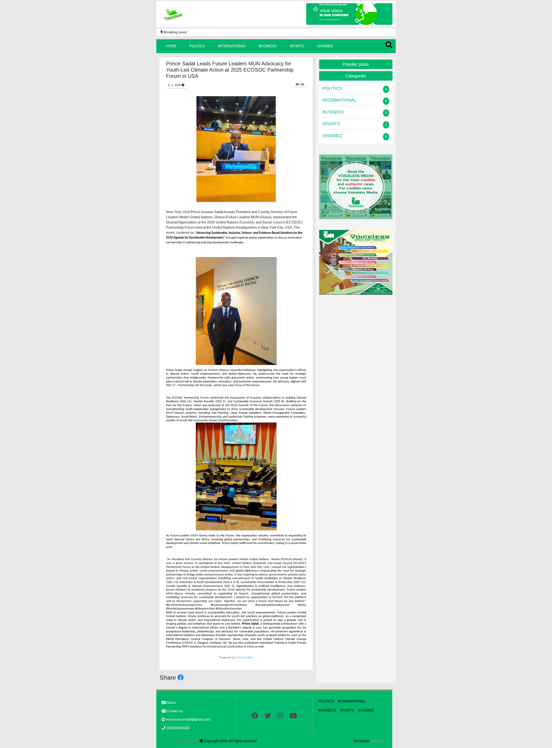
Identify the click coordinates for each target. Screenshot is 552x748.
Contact (377, 741)
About (170, 702)
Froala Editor (245, 657)
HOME (171, 46)
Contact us (174, 711)
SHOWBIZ (325, 46)
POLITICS (197, 46)
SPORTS (297, 46)
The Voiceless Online (183, 741)
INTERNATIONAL (232, 46)
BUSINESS (268, 46)
